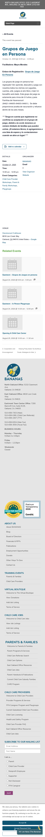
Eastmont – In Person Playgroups (16, 303)
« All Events (7, 34)
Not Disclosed (14, 781)
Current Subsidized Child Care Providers (22, 710)
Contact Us (10, 565)
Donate (9, 555)
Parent (11, 761)
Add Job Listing (12, 602)
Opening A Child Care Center (14, 333)
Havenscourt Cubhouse (11, 233)
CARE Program (13, 684)
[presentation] (12, 264)
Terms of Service (13, 607)
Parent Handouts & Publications (20, 675)
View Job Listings (13, 623)
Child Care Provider (16, 766)
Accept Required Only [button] (22, 828)
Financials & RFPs (13, 541)
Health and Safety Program (17, 719)
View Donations (12, 597)
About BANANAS (13, 527)
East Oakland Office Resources (19, 665)
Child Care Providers (14, 581)
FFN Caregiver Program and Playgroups (22, 705)
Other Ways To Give (14, 560)
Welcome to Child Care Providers (19, 696)
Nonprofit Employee (17, 771)
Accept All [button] (22, 823)
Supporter (13, 776)
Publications (11, 546)
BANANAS (27, 161)
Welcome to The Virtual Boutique (19, 593)
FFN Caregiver (14, 786)
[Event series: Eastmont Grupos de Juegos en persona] (34, 279)
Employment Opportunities (17, 551)
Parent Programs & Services (18, 651)
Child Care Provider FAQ (16, 724)
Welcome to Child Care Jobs (17, 618)
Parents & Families (13, 576)
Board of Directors (13, 536)
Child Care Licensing (14, 715)
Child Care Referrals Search (18, 656)
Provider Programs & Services (18, 700)
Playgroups (6, 189)
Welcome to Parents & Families (20, 646)
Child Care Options (14, 660)
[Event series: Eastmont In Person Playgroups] (36, 308)
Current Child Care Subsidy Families (21, 679)
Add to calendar (14, 146)
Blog (8, 532)
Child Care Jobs (13, 670)
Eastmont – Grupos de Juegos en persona (20, 275)
